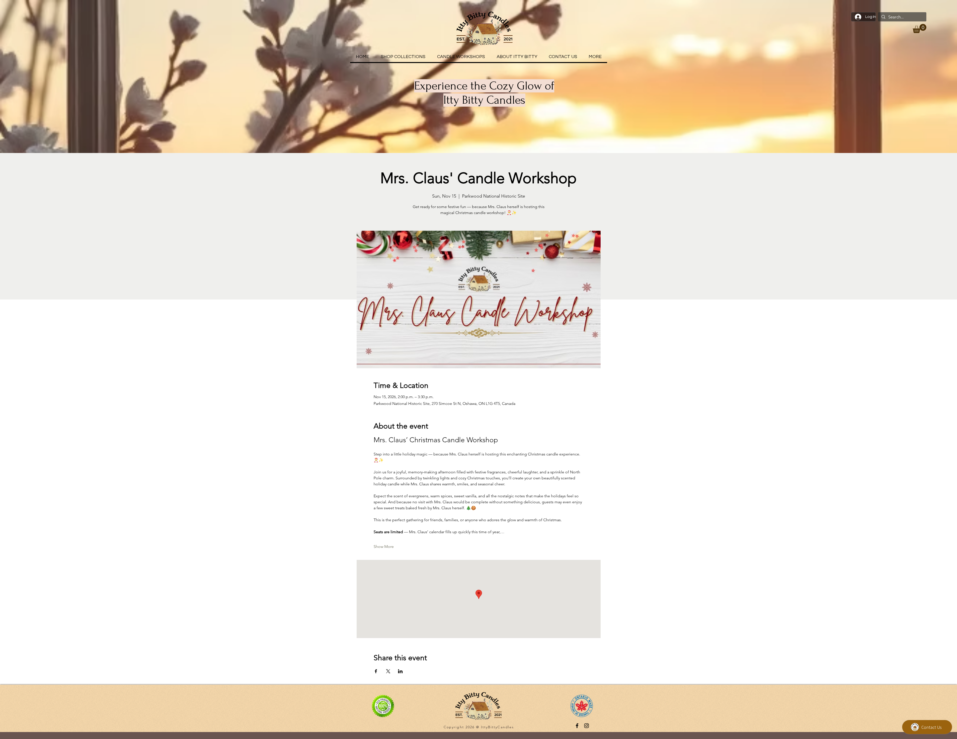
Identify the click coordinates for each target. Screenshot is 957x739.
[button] (919, 28)
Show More (384, 546)
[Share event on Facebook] (376, 671)
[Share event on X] (388, 671)
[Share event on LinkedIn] (400, 671)
